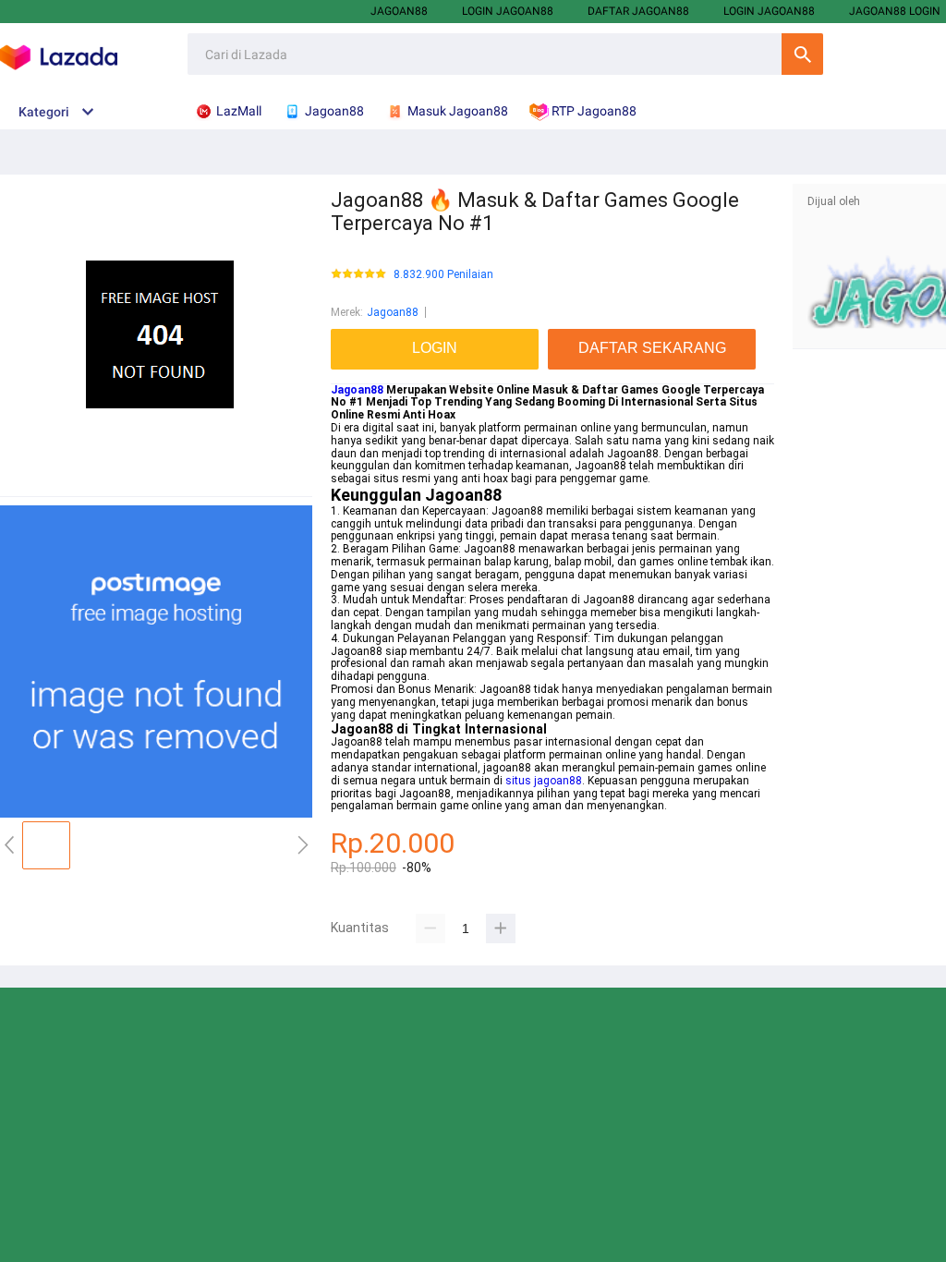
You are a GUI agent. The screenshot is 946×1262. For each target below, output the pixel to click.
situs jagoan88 (543, 780)
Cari (802, 54)
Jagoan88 (399, 11)
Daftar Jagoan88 (638, 11)
